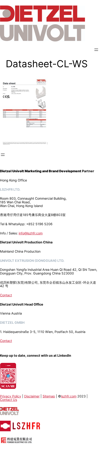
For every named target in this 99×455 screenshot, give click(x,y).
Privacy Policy (10, 396)
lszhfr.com (68, 396)
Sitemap (49, 396)
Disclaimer (32, 396)
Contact (6, 295)
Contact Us (8, 400)
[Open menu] (96, 49)
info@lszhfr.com (31, 233)
